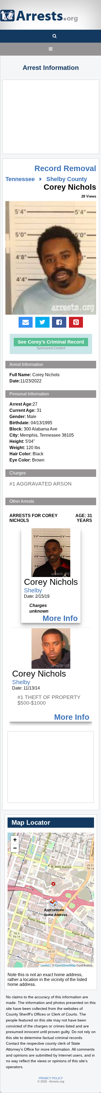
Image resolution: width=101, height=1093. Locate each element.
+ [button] (15, 839)
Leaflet (45, 965)
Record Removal (65, 168)
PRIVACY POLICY (51, 1078)
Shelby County (66, 179)
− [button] (15, 848)
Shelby (33, 590)
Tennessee (20, 179)
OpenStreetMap (65, 965)
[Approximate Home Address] (51, 900)
